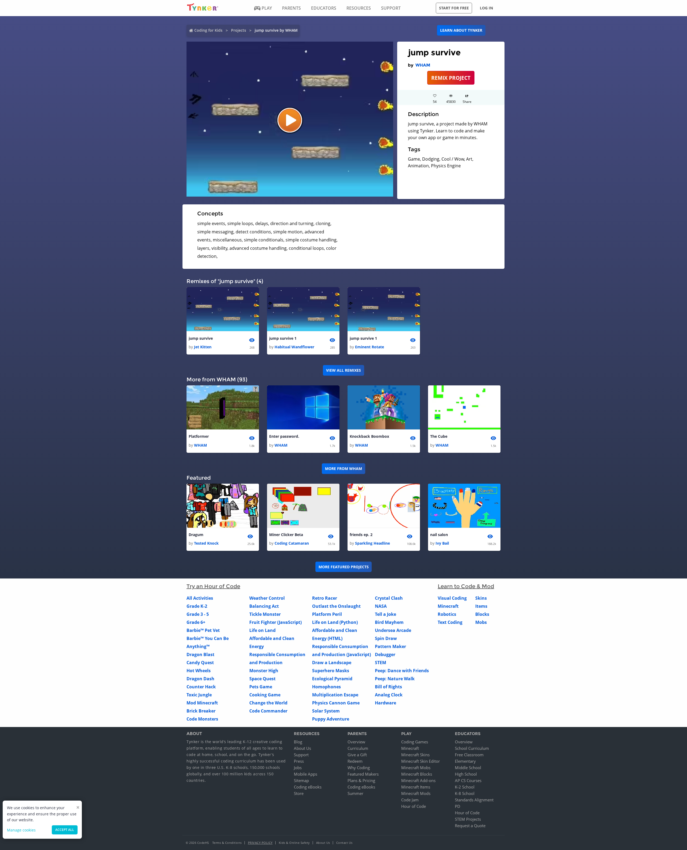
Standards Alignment (474, 799)
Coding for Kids (208, 30)
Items (481, 606)
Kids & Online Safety (294, 843)
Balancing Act (264, 606)
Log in (486, 7)
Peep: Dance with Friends (402, 671)
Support (301, 754)
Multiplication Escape (335, 695)
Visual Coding (452, 598)
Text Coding (450, 622)
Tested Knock (206, 543)
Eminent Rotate (369, 346)
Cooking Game (264, 695)
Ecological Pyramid (332, 679)
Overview (356, 741)
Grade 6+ (196, 622)
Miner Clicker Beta (286, 534)
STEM (380, 662)
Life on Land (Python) (335, 622)
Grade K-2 (197, 606)
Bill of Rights (388, 687)
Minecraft (448, 606)
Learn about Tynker (461, 30)
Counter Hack (201, 687)
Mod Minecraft (202, 703)
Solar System (326, 711)
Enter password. (284, 436)
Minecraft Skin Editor (420, 761)
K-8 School (464, 793)
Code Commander (268, 711)
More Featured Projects (344, 566)
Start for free (454, 7)
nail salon (439, 534)
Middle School (468, 767)
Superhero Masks (330, 671)
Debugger (385, 654)
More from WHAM (343, 468)
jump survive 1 (283, 338)
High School (466, 774)
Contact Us (344, 843)
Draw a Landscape (331, 662)
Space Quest (262, 679)
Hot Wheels (199, 671)
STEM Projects (468, 819)
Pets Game (260, 687)
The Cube (438, 436)
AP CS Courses (468, 780)
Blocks (482, 614)
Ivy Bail (442, 543)
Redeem (355, 761)
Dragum (196, 534)
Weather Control (267, 598)
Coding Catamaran (292, 543)
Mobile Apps (305, 774)
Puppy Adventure (330, 719)
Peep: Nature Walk (395, 679)
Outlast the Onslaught (336, 606)
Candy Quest (200, 662)
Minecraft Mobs (415, 767)
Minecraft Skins (415, 754)
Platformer (199, 436)
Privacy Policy (260, 843)
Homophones (326, 687)
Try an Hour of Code (213, 586)
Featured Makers (363, 774)
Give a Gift (357, 754)
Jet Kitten (202, 346)
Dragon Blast (200, 654)
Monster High (263, 671)
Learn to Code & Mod (466, 586)
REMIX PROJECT (450, 77)
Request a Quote (470, 825)
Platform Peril (327, 614)
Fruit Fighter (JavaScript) (275, 622)
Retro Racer (324, 598)
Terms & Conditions (227, 843)
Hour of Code (413, 806)
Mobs (481, 622)
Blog (298, 741)
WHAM (422, 65)
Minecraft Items (415, 787)
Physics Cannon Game (336, 703)
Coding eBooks (307, 787)
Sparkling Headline (372, 543)
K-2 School (464, 787)
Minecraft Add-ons (418, 780)
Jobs (298, 767)
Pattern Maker (390, 646)
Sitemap (301, 780)
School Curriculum (472, 748)
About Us (302, 748)
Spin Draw (386, 638)
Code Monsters (202, 719)
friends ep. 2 (361, 534)
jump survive (201, 338)
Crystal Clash (389, 598)
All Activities (200, 598)
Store (299, 793)
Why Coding (359, 767)
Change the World (268, 703)
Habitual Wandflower (294, 346)
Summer (355, 793)
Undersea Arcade (393, 630)
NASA (381, 606)
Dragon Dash (200, 679)
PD (457, 806)
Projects (238, 30)
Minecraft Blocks (416, 774)
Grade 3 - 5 (198, 614)
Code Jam (410, 799)
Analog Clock (389, 695)
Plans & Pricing (361, 780)
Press (299, 761)
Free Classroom (469, 754)
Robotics (447, 614)
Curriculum (358, 748)
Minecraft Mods (415, 793)
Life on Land (262, 630)
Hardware (385, 703)
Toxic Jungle (199, 695)
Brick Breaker (201, 711)
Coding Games (414, 741)
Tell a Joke (385, 614)
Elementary (465, 761)
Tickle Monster (265, 614)
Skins (481, 598)
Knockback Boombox (369, 436)
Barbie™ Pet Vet (203, 630)
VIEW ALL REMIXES (343, 370)
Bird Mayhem (389, 622)
